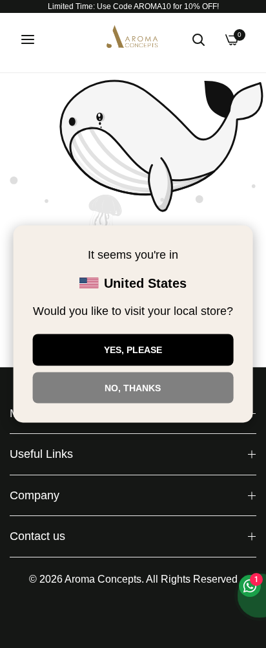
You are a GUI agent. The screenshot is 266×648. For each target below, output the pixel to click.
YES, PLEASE (133, 350)
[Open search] (198, 39)
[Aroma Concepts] (133, 39)
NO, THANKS (133, 387)
